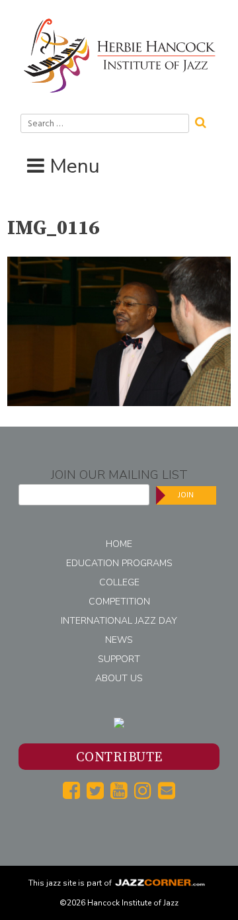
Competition (119, 601)
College (119, 582)
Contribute (119, 757)
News (119, 640)
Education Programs (119, 563)
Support (119, 659)
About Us (119, 678)
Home (119, 544)
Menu (75, 166)
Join (186, 495)
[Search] (205, 121)
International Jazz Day (119, 620)
